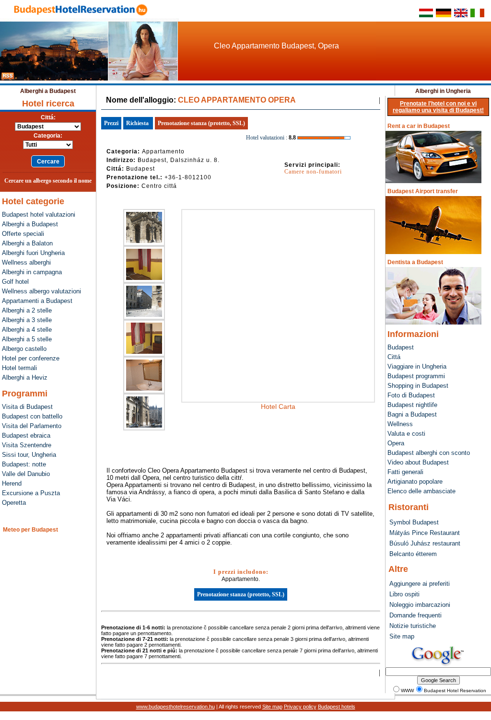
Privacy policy (300, 706)
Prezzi (111, 123)
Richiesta (137, 123)
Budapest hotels (336, 706)
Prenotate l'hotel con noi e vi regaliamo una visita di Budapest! (438, 107)
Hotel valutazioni (265, 137)
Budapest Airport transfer (422, 191)
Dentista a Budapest (415, 262)
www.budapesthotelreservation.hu (175, 706)
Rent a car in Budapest (418, 126)
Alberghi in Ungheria (443, 91)
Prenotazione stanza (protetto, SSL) (201, 123)
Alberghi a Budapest (48, 91)
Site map (272, 706)
